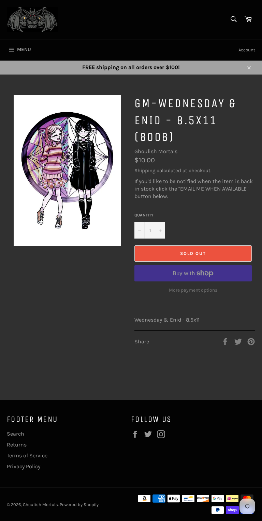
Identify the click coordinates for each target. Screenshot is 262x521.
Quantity (144, 215)
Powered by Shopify (79, 504)
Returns (17, 444)
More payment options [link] (193, 290)
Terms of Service (27, 455)
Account (246, 49)
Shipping (144, 170)
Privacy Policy (23, 466)
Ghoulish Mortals (155, 151)
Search (15, 433)
